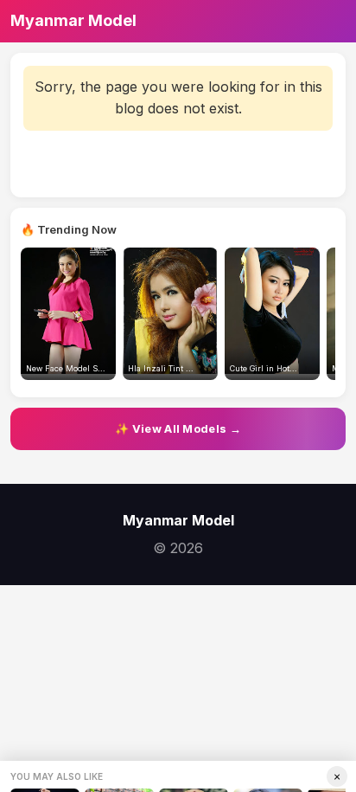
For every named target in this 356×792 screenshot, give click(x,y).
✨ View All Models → (178, 428)
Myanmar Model (73, 20)
